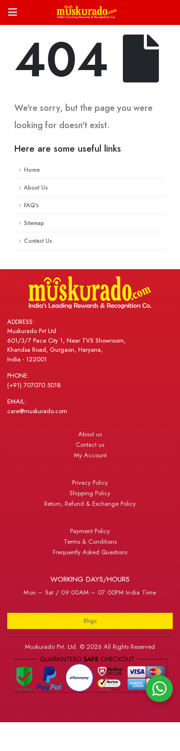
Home (32, 170)
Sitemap (34, 223)
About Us (36, 187)
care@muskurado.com (37, 411)
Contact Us (38, 241)
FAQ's (31, 205)
